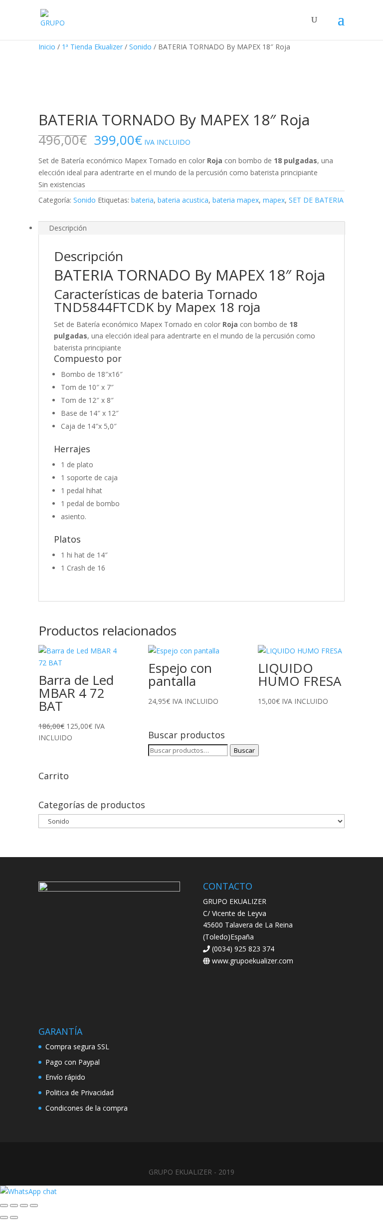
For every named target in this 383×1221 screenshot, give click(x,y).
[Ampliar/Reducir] (4, 1205)
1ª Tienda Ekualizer (92, 46)
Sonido (140, 46)
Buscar (244, 750)
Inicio (46, 46)
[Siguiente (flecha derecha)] (14, 1217)
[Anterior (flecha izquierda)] (4, 1217)
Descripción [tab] (68, 228)
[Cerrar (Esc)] (34, 1205)
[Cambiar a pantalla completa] (14, 1205)
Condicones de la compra (86, 1108)
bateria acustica (183, 200)
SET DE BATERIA (316, 200)
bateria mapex (235, 200)
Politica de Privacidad (79, 1092)
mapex (274, 200)
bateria (142, 200)
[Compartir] (24, 1205)
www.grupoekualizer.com (251, 960)
